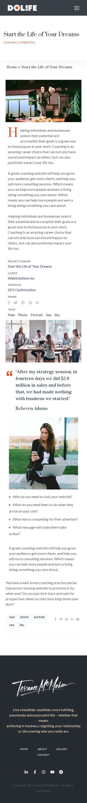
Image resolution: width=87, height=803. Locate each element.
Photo (22, 315)
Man (11, 315)
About (42, 749)
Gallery (61, 749)
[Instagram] (43, 772)
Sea (48, 315)
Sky (57, 315)
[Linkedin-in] (26, 772)
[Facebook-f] (35, 772)
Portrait (37, 315)
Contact (43, 754)
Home (12, 67)
